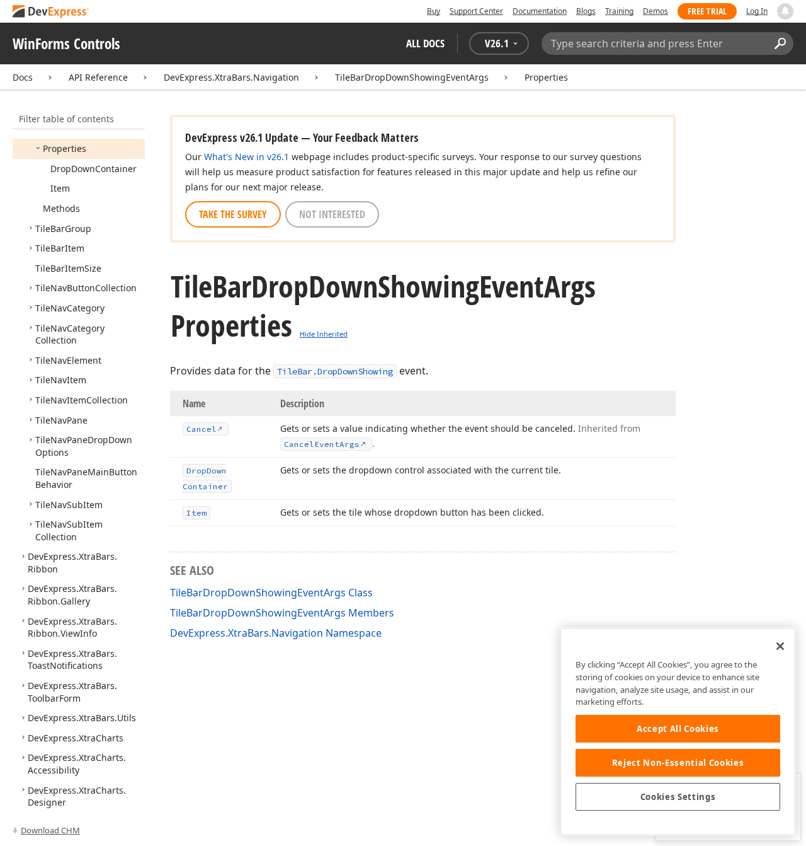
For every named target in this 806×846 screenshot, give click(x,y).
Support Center (476, 11)
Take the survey (233, 214)
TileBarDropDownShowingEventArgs (412, 77)
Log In (757, 11)
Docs (23, 77)
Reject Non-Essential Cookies (678, 762)
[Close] (780, 646)
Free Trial (707, 11)
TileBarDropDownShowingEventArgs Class (271, 593)
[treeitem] (64, 148)
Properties (546, 77)
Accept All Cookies (678, 728)
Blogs (586, 11)
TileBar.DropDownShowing (335, 371)
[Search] (779, 43)
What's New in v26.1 (246, 157)
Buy (433, 11)
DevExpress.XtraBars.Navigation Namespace (276, 633)
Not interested (332, 214)
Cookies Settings (678, 797)
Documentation (540, 11)
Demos (655, 11)
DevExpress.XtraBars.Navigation (231, 77)
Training (619, 11)
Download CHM (50, 830)
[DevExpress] (51, 12)
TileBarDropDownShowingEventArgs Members (282, 613)
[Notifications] (785, 11)
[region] (678, 731)
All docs (425, 43)
